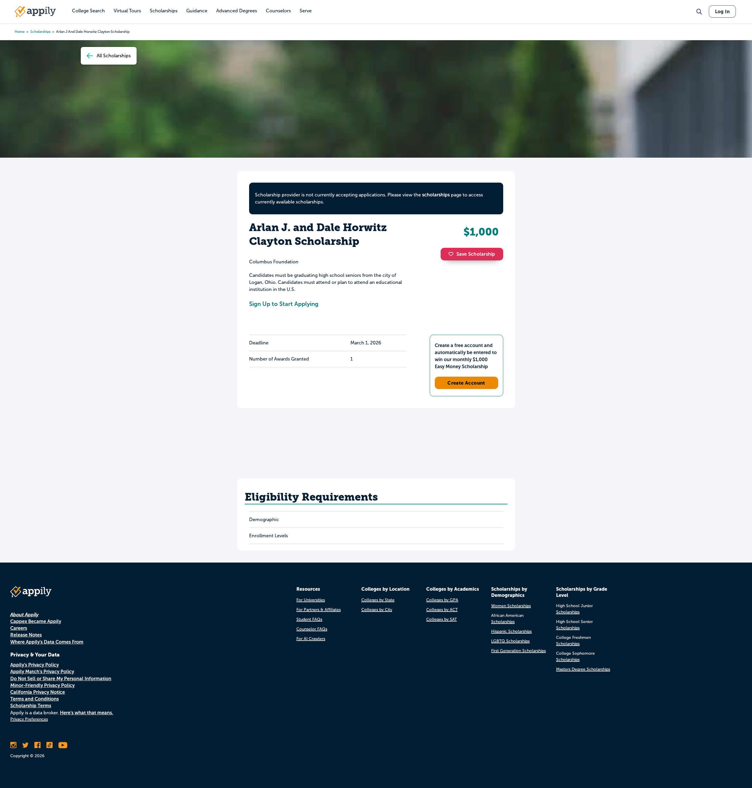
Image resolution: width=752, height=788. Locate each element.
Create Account (466, 382)
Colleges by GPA (442, 600)
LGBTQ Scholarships (510, 641)
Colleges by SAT (441, 619)
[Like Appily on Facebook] (37, 745)
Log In (722, 11)
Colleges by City (376, 609)
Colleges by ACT (442, 609)
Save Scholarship (475, 254)
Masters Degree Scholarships (583, 669)
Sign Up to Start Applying (283, 304)
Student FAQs (309, 619)
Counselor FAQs (311, 629)
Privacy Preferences (29, 719)
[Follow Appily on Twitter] (25, 745)
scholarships (40, 32)
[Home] (35, 11)
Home (20, 32)
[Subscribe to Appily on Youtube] (62, 745)
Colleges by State (378, 600)
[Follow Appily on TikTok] (49, 745)
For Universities (310, 600)
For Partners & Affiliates (318, 609)
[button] (452, 254)
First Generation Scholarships (518, 651)
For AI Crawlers (310, 639)
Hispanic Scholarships (511, 631)
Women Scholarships (511, 606)
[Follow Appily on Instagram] (13, 745)
